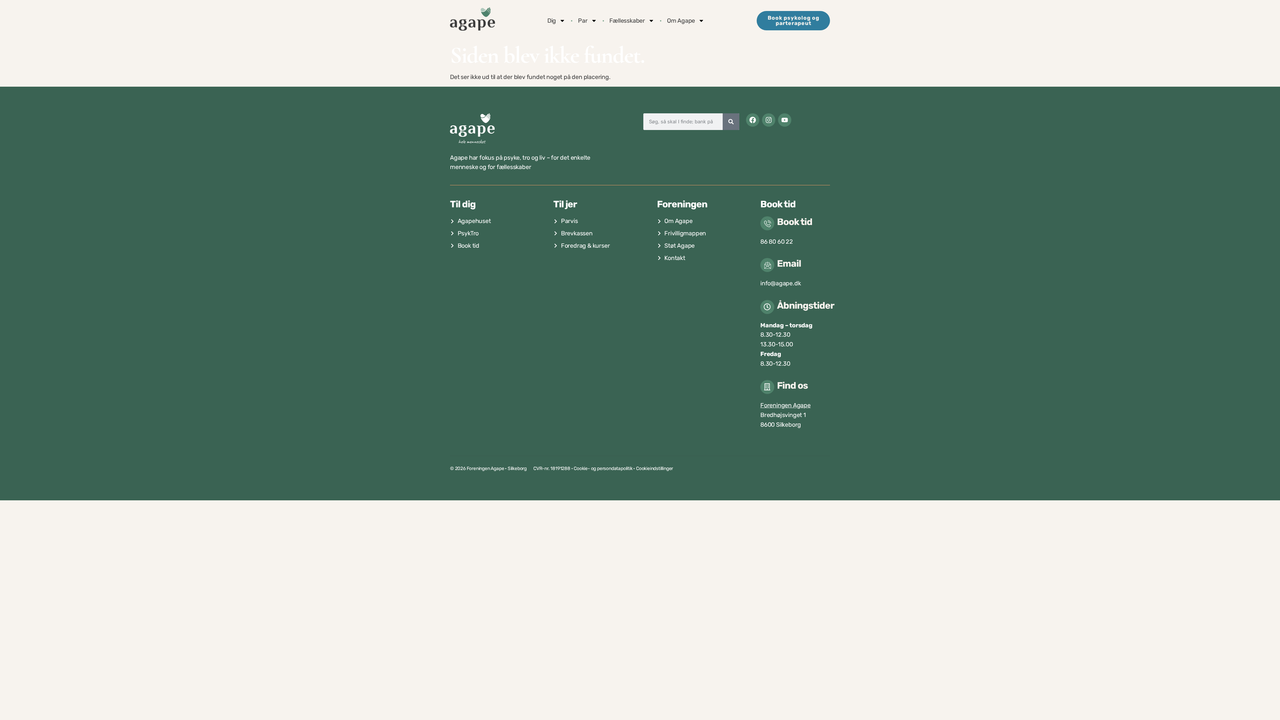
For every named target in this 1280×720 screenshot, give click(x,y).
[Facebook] (752, 120)
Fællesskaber (627, 20)
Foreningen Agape (785, 405)
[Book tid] (767, 223)
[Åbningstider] (767, 307)
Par (582, 20)
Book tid (794, 221)
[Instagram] (768, 120)
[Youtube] (784, 120)
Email (789, 263)
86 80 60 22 (776, 241)
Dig (551, 20)
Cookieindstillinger (654, 468)
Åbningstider (805, 305)
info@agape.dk (780, 283)
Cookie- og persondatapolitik (603, 468)
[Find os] (767, 387)
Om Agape (681, 20)
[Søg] (731, 121)
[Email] (767, 265)
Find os (792, 385)
